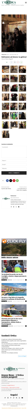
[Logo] (8, 2)
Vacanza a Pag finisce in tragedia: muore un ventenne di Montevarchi (13, 298)
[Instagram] (13, 206)
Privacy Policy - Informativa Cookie (10, 387)
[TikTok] (13, 397)
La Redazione (21, 368)
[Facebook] (11, 62)
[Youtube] (18, 206)
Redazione (4, 54)
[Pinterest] (18, 62)
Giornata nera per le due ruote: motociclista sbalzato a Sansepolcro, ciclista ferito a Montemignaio (12, 321)
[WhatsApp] (21, 62)
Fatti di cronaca (4, 325)
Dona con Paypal (22, 356)
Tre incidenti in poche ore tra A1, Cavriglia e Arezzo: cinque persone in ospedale (13, 276)
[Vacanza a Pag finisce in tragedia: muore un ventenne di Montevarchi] (14, 289)
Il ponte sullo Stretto (6, 188)
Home (2, 5)
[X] (14, 62)
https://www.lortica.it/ (15, 197)
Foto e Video (7, 5)
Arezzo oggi (4, 279)
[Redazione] (6, 201)
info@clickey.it (11, 385)
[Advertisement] (14, 224)
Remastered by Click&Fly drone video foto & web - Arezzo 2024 (14, 408)
